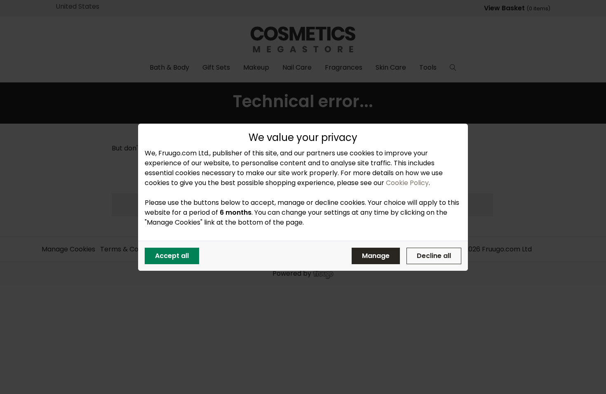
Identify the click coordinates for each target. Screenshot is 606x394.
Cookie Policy (407, 183)
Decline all (434, 255)
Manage (376, 255)
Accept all (172, 255)
